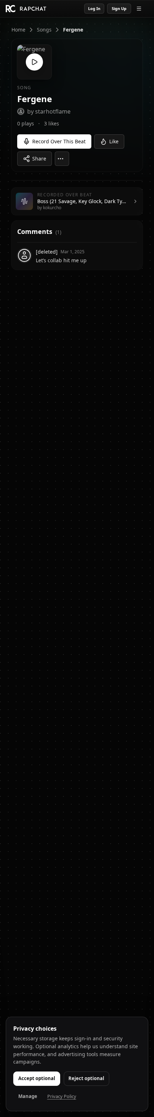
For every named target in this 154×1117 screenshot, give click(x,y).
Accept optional (36, 1078)
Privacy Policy (61, 1096)
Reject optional (86, 1078)
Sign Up (119, 8)
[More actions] (62, 159)
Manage (27, 1096)
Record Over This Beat (59, 141)
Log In (94, 8)
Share (39, 158)
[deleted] (47, 251)
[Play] (34, 62)
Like (114, 141)
